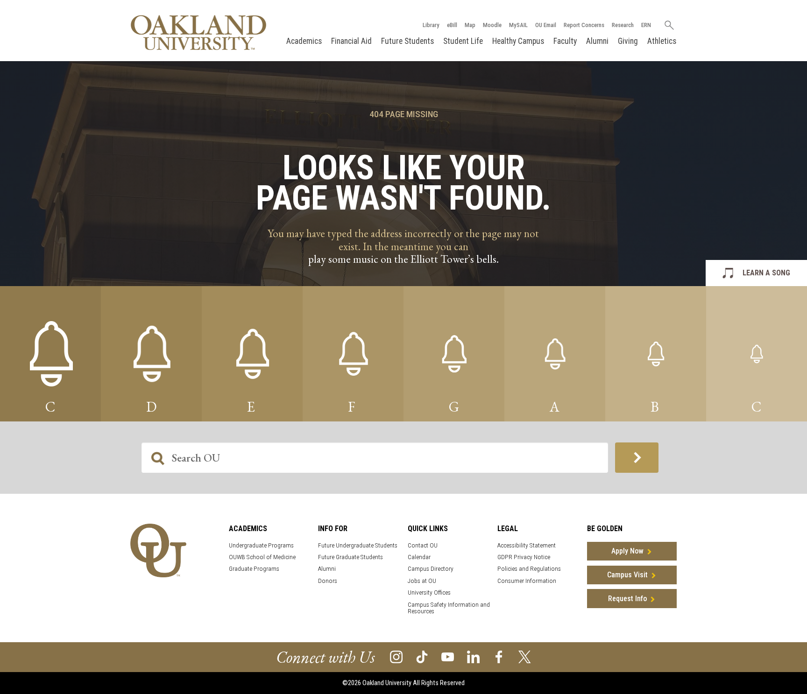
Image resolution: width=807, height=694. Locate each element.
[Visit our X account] (524, 656)
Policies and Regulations (529, 568)
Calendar (419, 557)
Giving (628, 41)
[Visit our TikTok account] (422, 656)
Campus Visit (627, 574)
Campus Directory (430, 568)
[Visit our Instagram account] (396, 656)
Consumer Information (526, 580)
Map (470, 24)
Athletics (661, 41)
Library (431, 24)
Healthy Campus (518, 41)
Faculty (565, 41)
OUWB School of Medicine (262, 557)
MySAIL (518, 24)
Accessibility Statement (526, 545)
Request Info (627, 598)
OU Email (545, 24)
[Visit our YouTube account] (447, 656)
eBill (452, 24)
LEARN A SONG (766, 272)
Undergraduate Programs (261, 545)
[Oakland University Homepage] (198, 32)
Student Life (463, 41)
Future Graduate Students (350, 557)
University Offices (429, 592)
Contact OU (423, 545)
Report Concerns (584, 24)
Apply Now (627, 551)
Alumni (597, 41)
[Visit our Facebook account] (499, 656)
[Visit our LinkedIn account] (473, 656)
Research (623, 24)
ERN (646, 24)
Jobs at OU (422, 580)
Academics (304, 41)
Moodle (492, 24)
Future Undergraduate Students (357, 545)
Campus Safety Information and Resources (449, 608)
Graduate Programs (254, 568)
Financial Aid (351, 41)
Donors (327, 580)
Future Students (407, 41)
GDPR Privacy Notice (523, 557)
